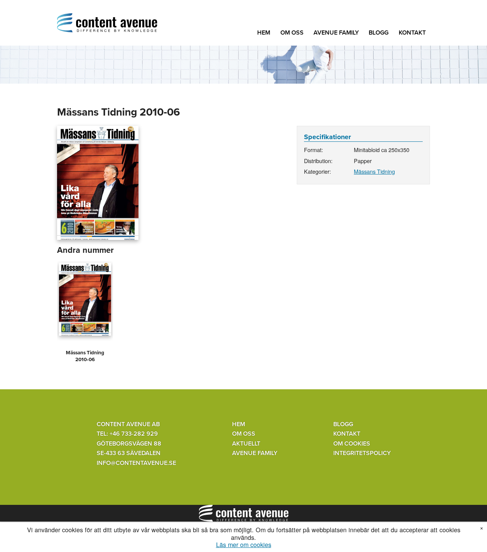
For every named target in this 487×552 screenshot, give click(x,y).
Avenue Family (336, 32)
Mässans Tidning (374, 171)
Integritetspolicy (362, 453)
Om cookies (351, 443)
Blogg (378, 32)
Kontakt (412, 32)
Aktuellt (246, 443)
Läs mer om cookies (243, 544)
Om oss (292, 32)
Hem (263, 32)
